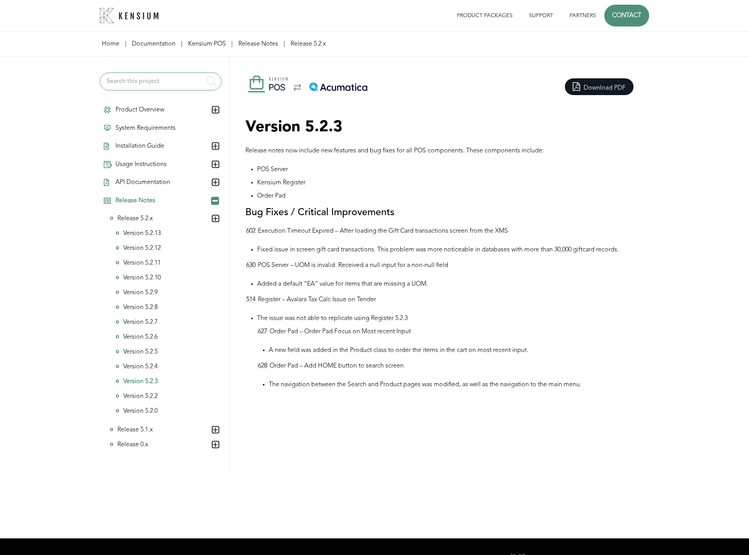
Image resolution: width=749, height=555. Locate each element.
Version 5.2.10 (142, 278)
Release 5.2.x (135, 219)
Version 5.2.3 (140, 381)
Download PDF (604, 88)
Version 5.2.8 (140, 307)
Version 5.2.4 (140, 367)
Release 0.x (132, 445)
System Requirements (145, 128)
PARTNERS (583, 15)
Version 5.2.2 (140, 396)
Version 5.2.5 (140, 352)
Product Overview (139, 110)
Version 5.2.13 (142, 233)
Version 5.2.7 (140, 322)
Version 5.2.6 (140, 337)
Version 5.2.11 (142, 263)
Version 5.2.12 (142, 248)
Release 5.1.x (135, 430)
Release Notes (135, 201)
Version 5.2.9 (140, 293)
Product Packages (485, 15)
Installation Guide (139, 146)
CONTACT (626, 15)
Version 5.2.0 (140, 411)
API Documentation (142, 182)
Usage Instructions (141, 164)
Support (541, 15)
